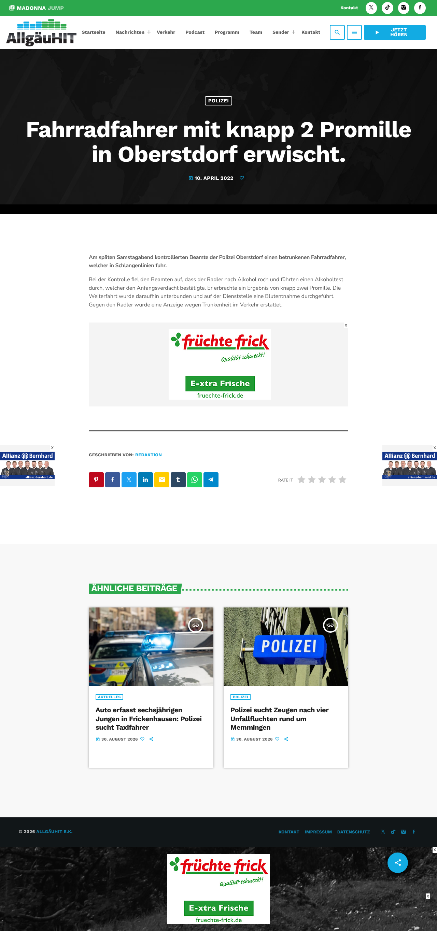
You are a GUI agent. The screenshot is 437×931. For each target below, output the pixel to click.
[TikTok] (387, 8)
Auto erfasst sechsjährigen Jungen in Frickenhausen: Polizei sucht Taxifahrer (149, 718)
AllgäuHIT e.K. (54, 831)
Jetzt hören (390, 32)
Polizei (218, 101)
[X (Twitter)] (371, 8)
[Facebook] (420, 8)
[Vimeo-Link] (41, 32)
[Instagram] (404, 8)
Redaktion (148, 455)
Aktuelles (109, 697)
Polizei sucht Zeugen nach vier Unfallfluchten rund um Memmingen (279, 718)
